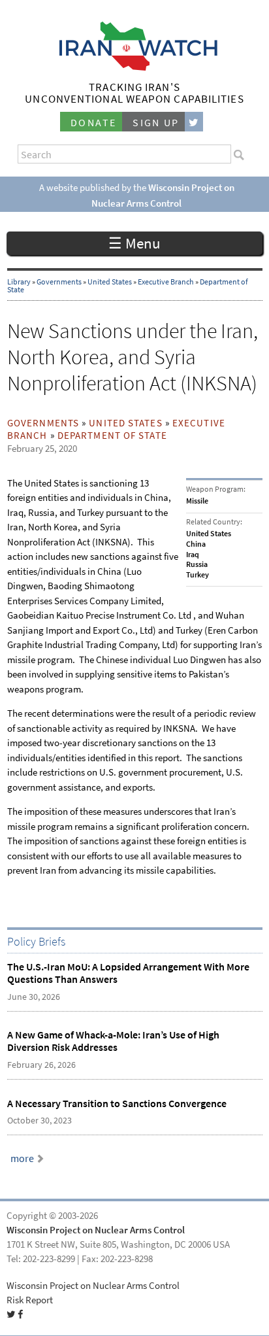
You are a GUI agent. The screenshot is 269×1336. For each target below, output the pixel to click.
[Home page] (135, 67)
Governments (59, 282)
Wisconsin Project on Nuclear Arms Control (96, 1230)
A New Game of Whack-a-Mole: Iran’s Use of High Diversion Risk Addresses (113, 1041)
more (22, 1158)
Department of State (112, 435)
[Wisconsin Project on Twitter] (194, 122)
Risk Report (30, 1300)
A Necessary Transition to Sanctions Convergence (117, 1103)
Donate (93, 122)
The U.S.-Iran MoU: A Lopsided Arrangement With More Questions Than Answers (128, 973)
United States (109, 282)
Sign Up (156, 122)
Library (19, 282)
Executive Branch (166, 282)
